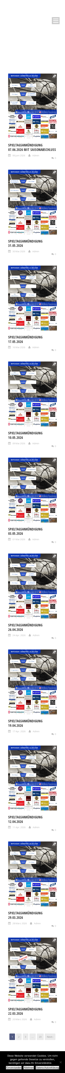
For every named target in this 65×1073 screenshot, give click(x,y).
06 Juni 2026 (18, 155)
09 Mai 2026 (18, 443)
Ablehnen (29, 1067)
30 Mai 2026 (18, 251)
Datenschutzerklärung (47, 1067)
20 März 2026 (19, 1019)
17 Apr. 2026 (18, 731)
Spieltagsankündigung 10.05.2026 (25, 435)
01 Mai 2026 (18, 539)
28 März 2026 (19, 923)
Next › (50, 1036)
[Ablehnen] (60, 1062)
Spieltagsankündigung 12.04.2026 (25, 819)
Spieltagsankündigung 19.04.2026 (25, 723)
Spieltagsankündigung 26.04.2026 (25, 627)
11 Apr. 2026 (18, 827)
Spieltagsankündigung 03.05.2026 (25, 531)
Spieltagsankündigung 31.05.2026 (25, 243)
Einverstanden (13, 1067)
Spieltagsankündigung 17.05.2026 (25, 339)
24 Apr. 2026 (18, 635)
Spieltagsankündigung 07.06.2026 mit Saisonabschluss (32, 147)
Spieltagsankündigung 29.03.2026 (25, 915)
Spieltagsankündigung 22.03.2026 (25, 1011)
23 (40, 1036)
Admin (35, 155)
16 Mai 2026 (18, 347)
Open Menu (56, 20)
